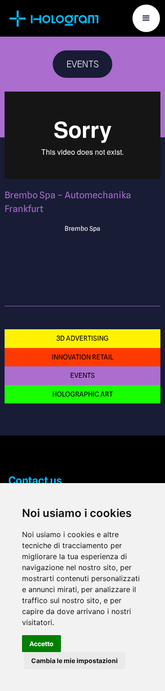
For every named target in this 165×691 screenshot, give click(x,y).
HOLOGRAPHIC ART (82, 394)
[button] (146, 18)
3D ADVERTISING (82, 338)
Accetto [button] (41, 643)
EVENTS (82, 375)
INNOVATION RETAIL (83, 357)
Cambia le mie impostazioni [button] (74, 660)
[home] (55, 18)
